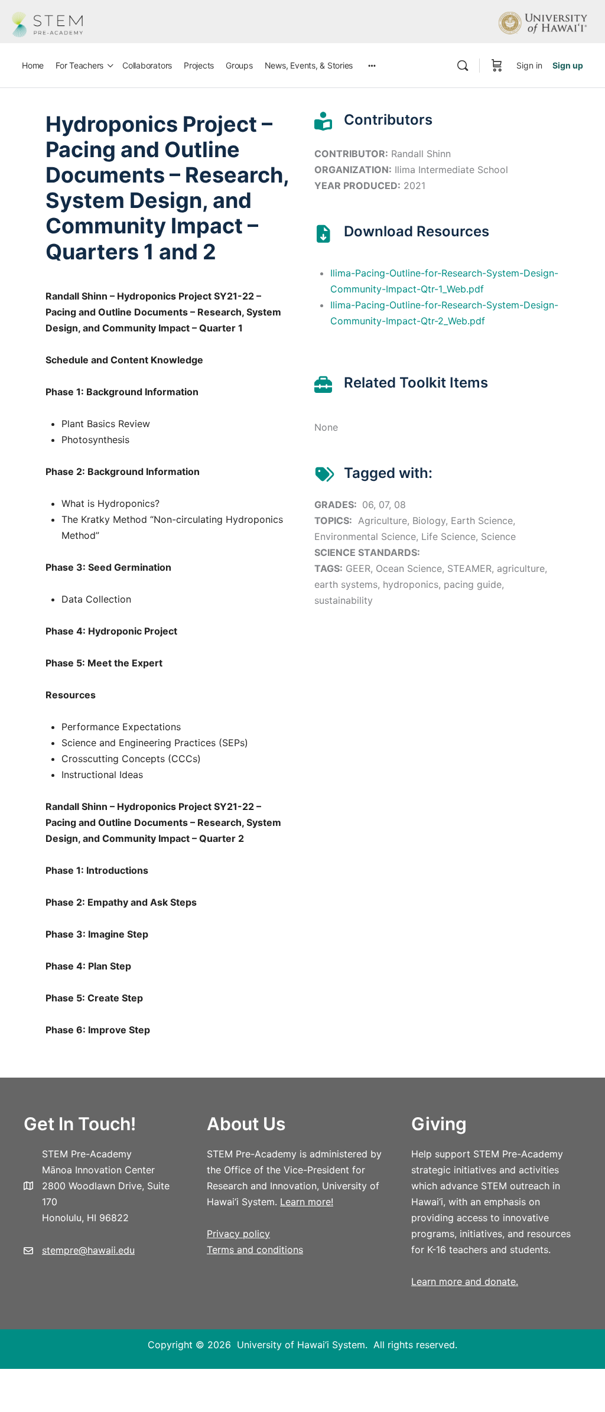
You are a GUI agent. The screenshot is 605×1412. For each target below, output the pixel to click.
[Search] (462, 65)
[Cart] (497, 65)
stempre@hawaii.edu (88, 1250)
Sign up (567, 65)
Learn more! (306, 1202)
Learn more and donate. (464, 1281)
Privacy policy (238, 1233)
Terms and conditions (255, 1249)
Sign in (529, 65)
